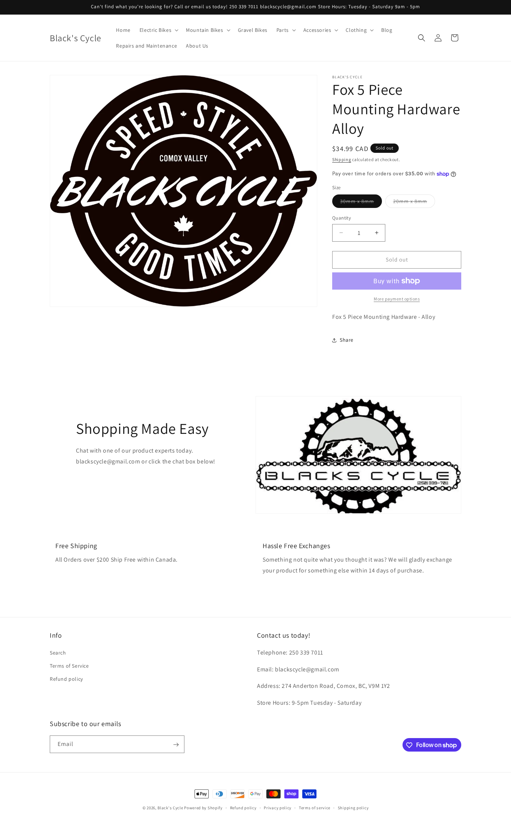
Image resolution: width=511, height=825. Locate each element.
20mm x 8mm (414, 202)
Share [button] (347, 339)
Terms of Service (69, 665)
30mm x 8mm (361, 202)
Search (58, 652)
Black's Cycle (170, 807)
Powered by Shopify (203, 807)
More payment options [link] (397, 299)
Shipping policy (353, 807)
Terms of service (314, 807)
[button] (158, 30)
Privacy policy (277, 807)
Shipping (341, 159)
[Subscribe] (176, 744)
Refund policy (66, 678)
